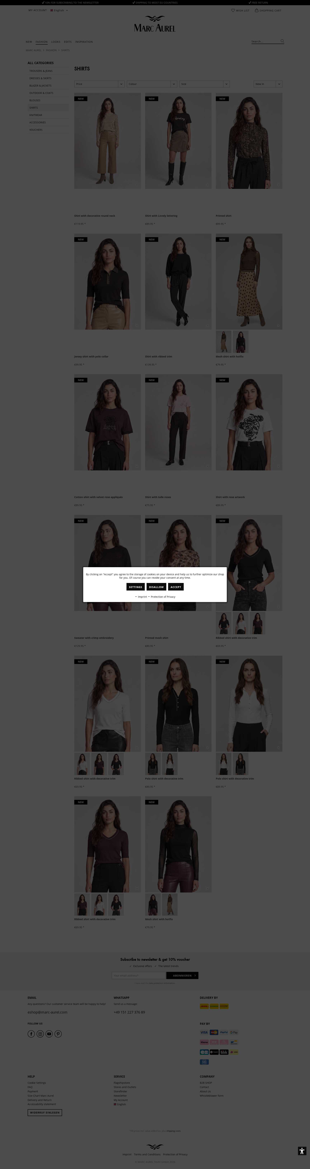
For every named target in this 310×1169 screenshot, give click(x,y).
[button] (302, 1151)
